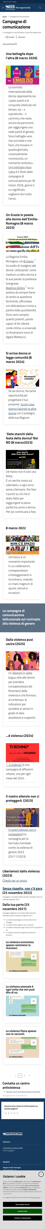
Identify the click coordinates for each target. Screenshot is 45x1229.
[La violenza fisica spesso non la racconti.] (22, 1047)
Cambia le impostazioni (22, 1218)
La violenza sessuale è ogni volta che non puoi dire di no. (20, 989)
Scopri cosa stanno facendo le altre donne (22, 408)
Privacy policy (36, 1197)
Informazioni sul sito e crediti (13, 1148)
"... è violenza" (14, 764)
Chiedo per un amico (15, 880)
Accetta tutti (22, 1211)
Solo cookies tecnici (23, 1204)
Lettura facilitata (9, 44)
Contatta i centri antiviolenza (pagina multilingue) (23, 1091)
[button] (40, 8)
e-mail (10, 1150)
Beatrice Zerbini (15, 288)
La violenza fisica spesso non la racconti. (21, 1032)
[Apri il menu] (3, 7)
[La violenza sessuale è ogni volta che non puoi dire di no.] (22, 1006)
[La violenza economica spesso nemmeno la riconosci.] (22, 961)
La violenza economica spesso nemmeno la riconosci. (20, 945)
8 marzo (29, 261)
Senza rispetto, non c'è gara (22, 888)
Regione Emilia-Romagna (9, 2)
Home (5, 16)
